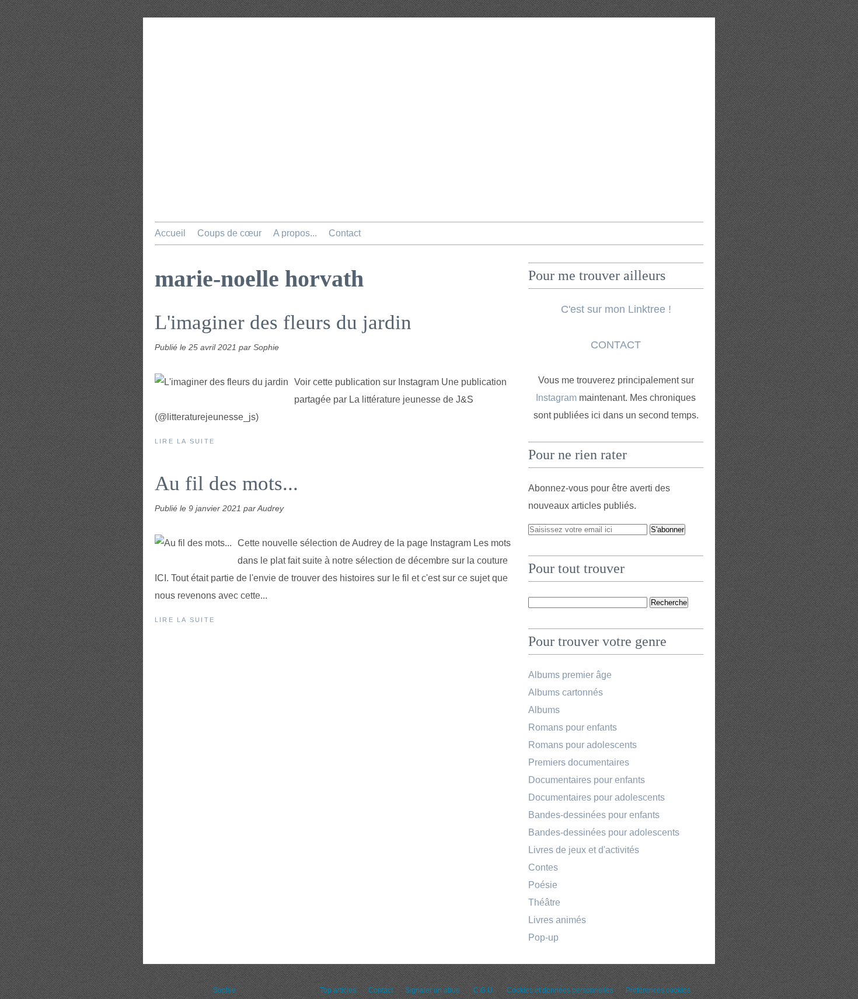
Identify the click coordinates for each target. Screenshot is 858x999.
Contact (345, 233)
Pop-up (543, 937)
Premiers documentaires (578, 762)
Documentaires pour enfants (586, 780)
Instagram (556, 398)
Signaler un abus (433, 990)
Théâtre (544, 902)
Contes (543, 867)
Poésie (542, 885)
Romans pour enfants (572, 727)
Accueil (170, 233)
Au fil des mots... (226, 483)
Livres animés (557, 920)
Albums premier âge (570, 675)
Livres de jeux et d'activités (583, 850)
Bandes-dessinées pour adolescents (603, 832)
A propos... (295, 233)
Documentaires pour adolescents (596, 797)
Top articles (338, 990)
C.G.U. (483, 990)
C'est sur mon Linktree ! (616, 309)
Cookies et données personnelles (560, 990)
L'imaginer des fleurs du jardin (283, 322)
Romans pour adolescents (582, 745)
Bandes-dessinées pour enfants (594, 815)
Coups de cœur (229, 233)
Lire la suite (185, 441)
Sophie (224, 990)
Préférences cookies (658, 990)
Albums (544, 710)
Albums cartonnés (565, 692)
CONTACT (616, 345)
